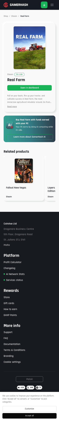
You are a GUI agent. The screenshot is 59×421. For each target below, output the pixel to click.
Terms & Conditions (14, 350)
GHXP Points (10, 315)
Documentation (12, 344)
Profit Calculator (12, 262)
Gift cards (9, 303)
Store (7, 297)
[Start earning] (44, 5)
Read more (12, 106)
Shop (6, 16)
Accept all (29, 415)
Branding (8, 356)
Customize (29, 408)
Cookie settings (12, 362)
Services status (14, 280)
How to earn (10, 309)
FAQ (6, 338)
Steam (14, 16)
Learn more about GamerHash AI (29, 136)
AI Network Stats (15, 274)
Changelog (9, 268)
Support (8, 332)
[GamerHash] (16, 4)
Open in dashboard (29, 87)
